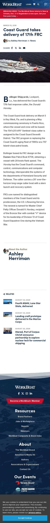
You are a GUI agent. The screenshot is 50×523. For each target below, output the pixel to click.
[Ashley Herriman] (5, 41)
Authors (25, 459)
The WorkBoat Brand (25, 450)
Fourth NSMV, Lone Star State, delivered (28, 304)
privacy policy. (35, 512)
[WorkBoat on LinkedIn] (30, 393)
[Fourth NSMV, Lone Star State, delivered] (7, 301)
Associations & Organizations (25, 464)
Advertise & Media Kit (25, 455)
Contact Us (25, 469)
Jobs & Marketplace (25, 421)
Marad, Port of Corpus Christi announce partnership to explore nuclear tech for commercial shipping (30, 337)
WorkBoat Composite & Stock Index (25, 436)
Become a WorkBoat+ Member (25, 401)
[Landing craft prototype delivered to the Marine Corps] (7, 314)
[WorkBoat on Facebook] (19, 393)
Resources (25, 410)
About (25, 444)
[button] (12, 48)
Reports (25, 426)
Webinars (25, 431)
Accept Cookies (25, 518)
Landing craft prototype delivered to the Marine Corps (28, 318)
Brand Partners (25, 416)
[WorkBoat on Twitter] (22, 393)
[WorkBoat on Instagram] (27, 393)
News (33, 41)
